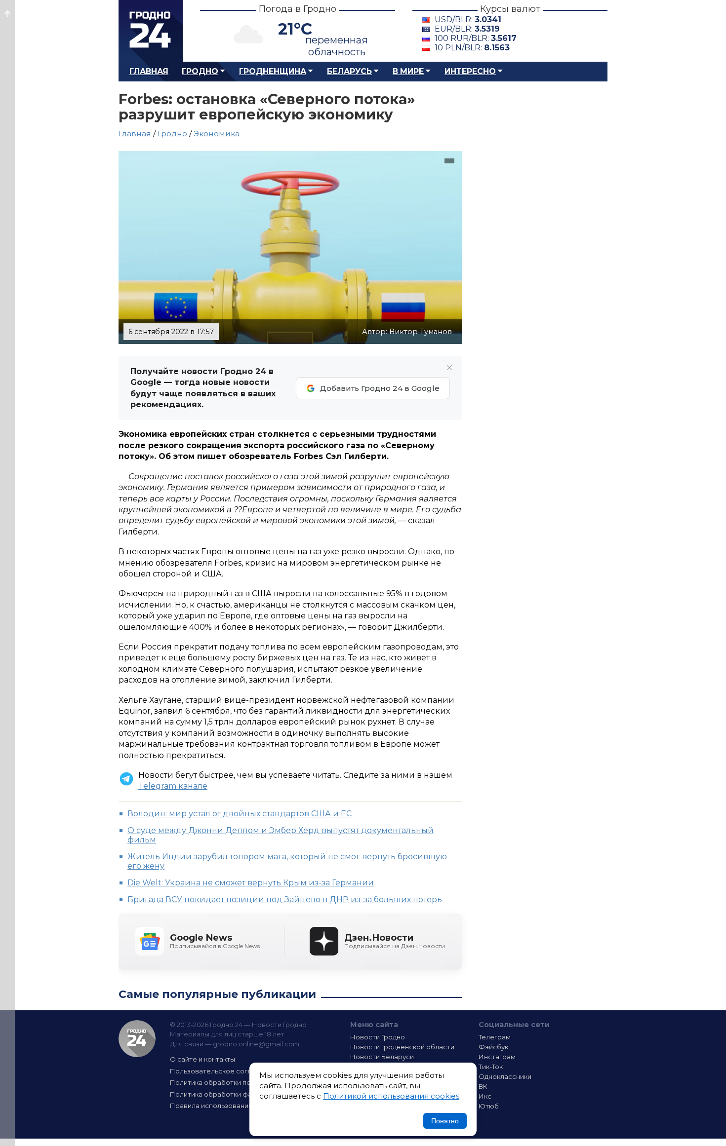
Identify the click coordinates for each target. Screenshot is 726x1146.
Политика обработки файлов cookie (231, 1094)
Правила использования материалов (232, 1105)
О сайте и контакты (202, 1059)
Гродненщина (272, 71)
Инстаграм (497, 1057)
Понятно (445, 1121)
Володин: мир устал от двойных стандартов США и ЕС (239, 813)
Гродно (200, 71)
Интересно (470, 71)
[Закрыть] (449, 367)
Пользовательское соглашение (224, 1071)
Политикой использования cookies (391, 1096)
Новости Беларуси (382, 1057)
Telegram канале (172, 786)
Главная (148, 71)
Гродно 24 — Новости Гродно (137, 1038)
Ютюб (489, 1106)
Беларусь (349, 71)
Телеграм (495, 1037)
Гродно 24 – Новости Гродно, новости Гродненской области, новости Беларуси (151, 31)
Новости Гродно (377, 1037)
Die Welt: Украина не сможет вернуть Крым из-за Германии (250, 882)
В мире (408, 71)
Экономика (217, 133)
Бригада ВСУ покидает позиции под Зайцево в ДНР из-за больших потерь (284, 899)
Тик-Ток (491, 1066)
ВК (483, 1086)
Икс (485, 1096)
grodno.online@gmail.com (256, 1044)
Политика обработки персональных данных (243, 1082)
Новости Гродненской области (402, 1047)
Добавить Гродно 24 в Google (380, 388)
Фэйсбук (493, 1047)
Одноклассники (505, 1076)
